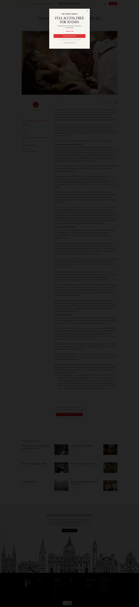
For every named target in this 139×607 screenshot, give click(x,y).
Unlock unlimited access (69, 36)
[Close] (87, 10)
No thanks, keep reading (69, 42)
